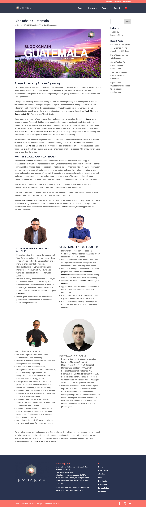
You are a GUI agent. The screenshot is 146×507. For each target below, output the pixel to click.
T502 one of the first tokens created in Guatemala (119, 75)
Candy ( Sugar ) (90, 111)
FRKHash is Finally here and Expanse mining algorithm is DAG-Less (120, 48)
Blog (100, 477)
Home (100, 467)
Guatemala (89, 119)
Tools (80, 8)
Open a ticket (103, 470)
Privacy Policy (103, 488)
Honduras (29, 131)
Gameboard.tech (41, 267)
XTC (46, 143)
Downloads (117, 2)
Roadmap (102, 491)
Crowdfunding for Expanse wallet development (117, 65)
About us (109, 2)
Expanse (39, 441)
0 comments (52, 25)
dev (18, 25)
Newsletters (127, 2)
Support (117, 8)
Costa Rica (51, 131)
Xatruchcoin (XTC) (22, 114)
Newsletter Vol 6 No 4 (39, 25)
